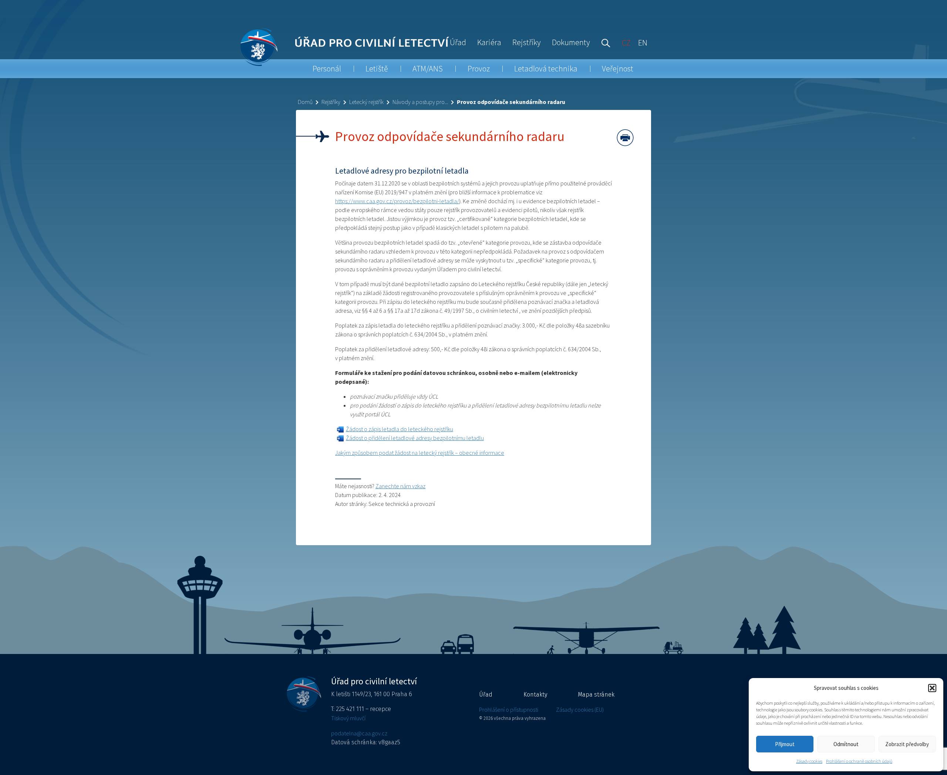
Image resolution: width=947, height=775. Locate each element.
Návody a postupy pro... (420, 101)
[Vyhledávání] (604, 42)
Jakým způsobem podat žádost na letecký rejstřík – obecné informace (419, 452)
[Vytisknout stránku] (625, 137)
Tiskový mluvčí (348, 718)
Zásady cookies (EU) (580, 709)
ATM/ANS (427, 68)
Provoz (479, 68)
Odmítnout (846, 744)
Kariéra (489, 42)
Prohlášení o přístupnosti (508, 709)
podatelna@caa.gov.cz (359, 733)
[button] (932, 688)
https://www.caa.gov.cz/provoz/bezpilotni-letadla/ (397, 201)
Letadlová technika (545, 68)
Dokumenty (571, 42)
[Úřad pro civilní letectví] (258, 46)
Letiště (376, 68)
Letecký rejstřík (366, 101)
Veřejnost (617, 68)
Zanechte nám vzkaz (400, 486)
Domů (305, 101)
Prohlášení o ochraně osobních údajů (859, 761)
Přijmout (785, 744)
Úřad (458, 42)
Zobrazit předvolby (907, 744)
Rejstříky (526, 42)
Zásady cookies (809, 761)
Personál (327, 68)
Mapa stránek (596, 694)
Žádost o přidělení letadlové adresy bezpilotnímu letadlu (415, 438)
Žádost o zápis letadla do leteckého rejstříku (399, 429)
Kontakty (535, 694)
